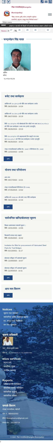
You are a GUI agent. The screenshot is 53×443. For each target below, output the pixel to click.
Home (3, 31)
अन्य (8, 159)
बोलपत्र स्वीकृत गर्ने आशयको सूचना (15, 258)
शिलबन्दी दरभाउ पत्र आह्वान (13, 235)
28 (16, 30)
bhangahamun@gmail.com (17, 418)
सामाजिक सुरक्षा (9, 366)
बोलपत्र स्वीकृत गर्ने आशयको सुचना (15, 268)
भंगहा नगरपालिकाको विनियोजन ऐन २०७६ (17, 187)
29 (24, 30)
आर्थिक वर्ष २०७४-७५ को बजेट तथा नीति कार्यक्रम (20, 197)
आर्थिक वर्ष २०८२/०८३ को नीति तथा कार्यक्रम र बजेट (21, 114)
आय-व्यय (7, 177)
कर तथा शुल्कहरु (10, 325)
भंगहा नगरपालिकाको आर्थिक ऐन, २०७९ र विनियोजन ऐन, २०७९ (24, 149)
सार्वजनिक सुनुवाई (10, 392)
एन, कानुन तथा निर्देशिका (13, 321)
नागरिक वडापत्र (10, 370)
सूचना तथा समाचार (11, 313)
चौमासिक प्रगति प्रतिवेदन (13, 388)
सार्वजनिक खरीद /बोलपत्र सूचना (16, 317)
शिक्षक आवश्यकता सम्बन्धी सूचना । (15, 225)
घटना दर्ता (7, 362)
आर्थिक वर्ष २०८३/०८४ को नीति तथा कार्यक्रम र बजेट (21, 104)
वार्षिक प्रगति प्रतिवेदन (12, 384)
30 (32, 30)
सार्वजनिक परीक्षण (10, 395)
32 (45, 30)
